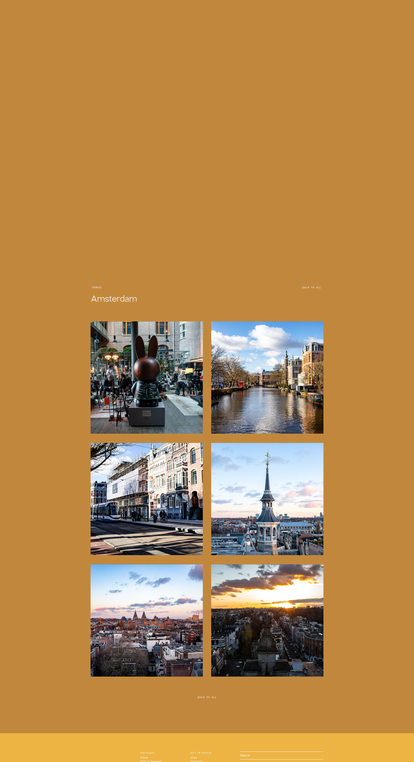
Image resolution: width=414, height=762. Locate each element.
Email (193, 757)
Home (144, 757)
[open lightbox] (147, 377)
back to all (311, 287)
